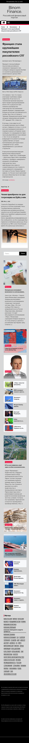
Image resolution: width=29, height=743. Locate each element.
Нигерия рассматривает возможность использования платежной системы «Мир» (15, 291)
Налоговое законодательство (14, 657)
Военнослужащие (10, 637)
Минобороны (8, 654)
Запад (22, 645)
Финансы (8, 287)
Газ (18, 637)
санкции (7, 671)
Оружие (18, 660)
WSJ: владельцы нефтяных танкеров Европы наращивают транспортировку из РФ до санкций (14, 554)
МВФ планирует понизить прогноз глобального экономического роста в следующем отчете (19, 391)
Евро (19, 643)
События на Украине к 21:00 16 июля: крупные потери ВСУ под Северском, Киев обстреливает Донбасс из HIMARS (19, 427)
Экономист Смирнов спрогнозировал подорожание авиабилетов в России (18, 398)
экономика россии (10, 674)
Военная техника (9, 634)
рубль (19, 668)
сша (11, 671)
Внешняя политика (10, 624)
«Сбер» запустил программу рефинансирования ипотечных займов (19, 384)
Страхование (8, 665)
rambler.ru (12, 180)
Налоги (15, 654)
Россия (18, 662)
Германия (7, 640)
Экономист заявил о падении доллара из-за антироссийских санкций (19, 599)
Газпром (22, 637)
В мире (23, 621)
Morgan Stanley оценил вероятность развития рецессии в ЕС (18, 405)
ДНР (18, 640)
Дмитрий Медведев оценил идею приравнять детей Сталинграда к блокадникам (18, 413)
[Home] (3, 22)
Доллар (6, 643)
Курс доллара (15, 648)
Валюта (6, 621)
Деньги (22, 640)
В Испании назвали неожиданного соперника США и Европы (18, 563)
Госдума (13, 640)
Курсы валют (16, 651)
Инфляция (7, 648)
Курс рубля (7, 651)
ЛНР (22, 651)
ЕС (16, 643)
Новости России (9, 660)
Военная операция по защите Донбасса (13, 630)
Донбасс (12, 643)
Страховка (16, 665)
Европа (16, 645)
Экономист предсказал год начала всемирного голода (18, 592)
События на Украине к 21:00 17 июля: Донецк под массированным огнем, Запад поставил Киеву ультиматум (14, 349)
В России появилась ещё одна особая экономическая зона (14, 466)
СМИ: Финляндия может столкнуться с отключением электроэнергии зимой (19, 584)
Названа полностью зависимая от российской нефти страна (18, 606)
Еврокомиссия (9, 645)
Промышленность (10, 662)
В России (21, 618)
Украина (23, 665)
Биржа (15, 618)
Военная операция (10, 627)
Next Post (4, 187)
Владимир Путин (15, 621)
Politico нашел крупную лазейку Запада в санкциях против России (15, 528)
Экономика (6, 39)
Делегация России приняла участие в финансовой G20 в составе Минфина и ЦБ (19, 577)
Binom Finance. (14, 9)
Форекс (6, 668)
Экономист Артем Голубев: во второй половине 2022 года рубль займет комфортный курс (15, 375)
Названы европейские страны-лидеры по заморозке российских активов (18, 570)
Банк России (8, 618)
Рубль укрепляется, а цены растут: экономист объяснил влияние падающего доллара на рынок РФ (18, 420)
